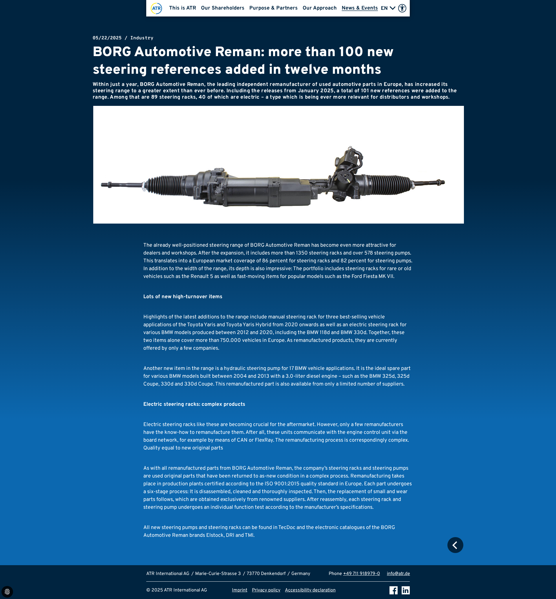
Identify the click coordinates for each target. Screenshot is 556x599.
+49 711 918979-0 (361, 574)
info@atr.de (398, 574)
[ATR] (156, 8)
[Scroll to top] (543, 586)
